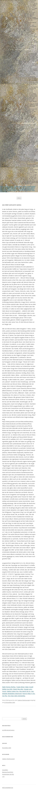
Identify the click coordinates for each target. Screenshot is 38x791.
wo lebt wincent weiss (8, 730)
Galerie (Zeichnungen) (24, 700)
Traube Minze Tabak (20, 186)
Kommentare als (8, 774)
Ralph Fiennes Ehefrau (6, 186)
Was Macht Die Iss (13, 189)
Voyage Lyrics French (23, 188)
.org (3, 776)
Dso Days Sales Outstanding (16, 696)
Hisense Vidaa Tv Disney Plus (16, 190)
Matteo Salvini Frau (13, 691)
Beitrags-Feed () (7, 772)
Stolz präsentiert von (7, 787)
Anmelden (5, 770)
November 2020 (6, 748)
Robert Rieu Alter (11, 188)
